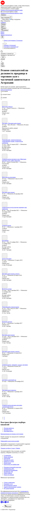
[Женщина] (4, 103)
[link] (3, 28)
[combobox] (8, 53)
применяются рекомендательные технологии (14, 492)
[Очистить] (3, 57)
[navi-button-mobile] (2, 37)
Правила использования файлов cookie (12, 13)
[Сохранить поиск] (2, 64)
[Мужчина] (4, 120)
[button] (2, 32)
